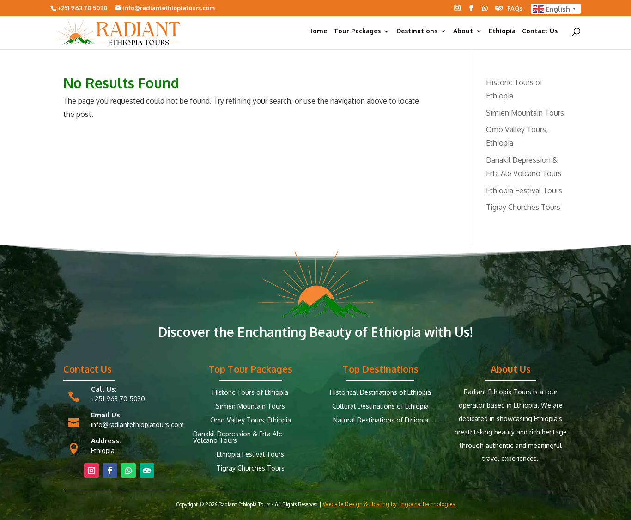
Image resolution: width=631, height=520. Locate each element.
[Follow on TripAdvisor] (498, 8)
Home (317, 31)
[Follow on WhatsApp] (485, 8)
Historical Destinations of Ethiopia (380, 392)
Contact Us (540, 31)
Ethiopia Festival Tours (524, 190)
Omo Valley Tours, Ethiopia (250, 420)
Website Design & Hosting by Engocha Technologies (389, 504)
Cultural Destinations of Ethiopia (380, 406)
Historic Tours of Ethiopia (250, 392)
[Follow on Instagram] (457, 7)
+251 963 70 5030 (118, 399)
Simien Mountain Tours (525, 112)
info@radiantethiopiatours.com (137, 424)
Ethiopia (502, 31)
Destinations (416, 31)
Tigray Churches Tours (523, 207)
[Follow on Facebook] (471, 7)
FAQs (514, 9)
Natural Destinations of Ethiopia (380, 420)
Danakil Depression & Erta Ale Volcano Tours (237, 437)
